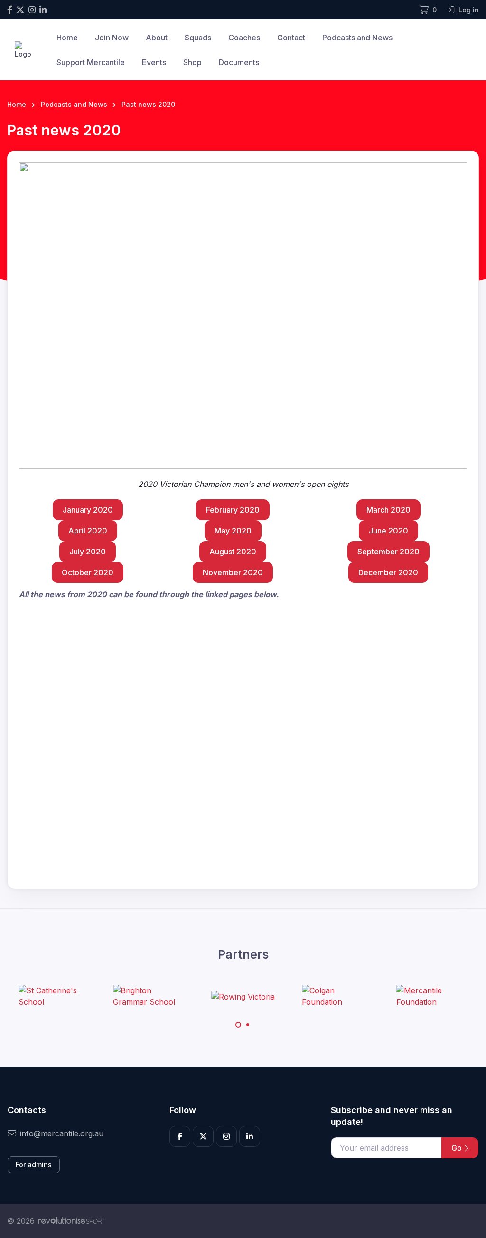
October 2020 (87, 572)
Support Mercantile (90, 62)
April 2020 (87, 530)
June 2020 (388, 530)
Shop (192, 62)
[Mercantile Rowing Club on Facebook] (9, 10)
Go (457, 1147)
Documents (239, 62)
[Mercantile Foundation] (431, 996)
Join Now (112, 37)
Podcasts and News (357, 37)
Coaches (244, 37)
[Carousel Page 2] (248, 1025)
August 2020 (232, 551)
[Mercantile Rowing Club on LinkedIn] (43, 10)
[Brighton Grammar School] (148, 996)
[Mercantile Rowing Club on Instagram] (32, 10)
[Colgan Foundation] (337, 996)
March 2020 (388, 509)
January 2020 (88, 509)
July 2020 (87, 551)
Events (154, 62)
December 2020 (388, 572)
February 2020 (233, 509)
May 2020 (233, 530)
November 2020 (233, 572)
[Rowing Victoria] (243, 996)
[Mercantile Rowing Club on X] (20, 10)
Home (67, 37)
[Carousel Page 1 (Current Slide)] (238, 1025)
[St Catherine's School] (54, 996)
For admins (34, 1165)
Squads (198, 37)
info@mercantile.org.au (61, 1133)
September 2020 (388, 551)
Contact (291, 37)
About (157, 37)
